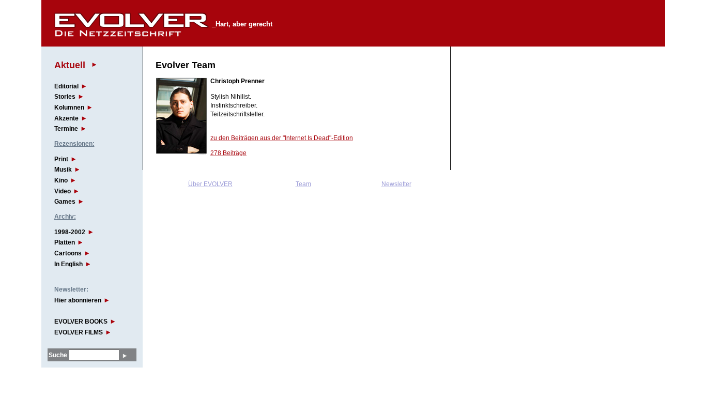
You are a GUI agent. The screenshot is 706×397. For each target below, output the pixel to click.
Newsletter (396, 184)
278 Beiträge (228, 153)
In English (68, 264)
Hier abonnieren (77, 300)
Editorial (66, 86)
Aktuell (69, 64)
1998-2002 (69, 232)
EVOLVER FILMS (78, 332)
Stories (64, 96)
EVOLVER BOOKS (81, 321)
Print (61, 159)
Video (62, 191)
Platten (64, 242)
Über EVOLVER (210, 184)
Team (303, 184)
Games (64, 201)
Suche (58, 355)
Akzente (66, 118)
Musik (63, 169)
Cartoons (68, 253)
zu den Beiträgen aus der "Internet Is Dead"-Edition (281, 138)
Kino (61, 180)
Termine (66, 128)
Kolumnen (69, 107)
